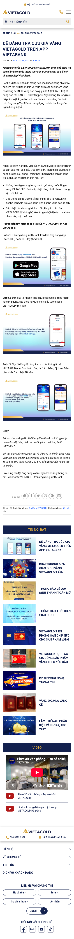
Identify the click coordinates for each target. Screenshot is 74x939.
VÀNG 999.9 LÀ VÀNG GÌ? (53, 702)
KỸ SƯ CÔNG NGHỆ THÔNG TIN (51, 680)
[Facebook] (23, 929)
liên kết (66, 508)
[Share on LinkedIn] (59, 496)
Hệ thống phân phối (38, 4)
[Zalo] (32, 929)
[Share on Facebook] (31, 496)
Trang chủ (9, 33)
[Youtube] (41, 929)
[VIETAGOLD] (16, 12)
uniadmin (36, 61)
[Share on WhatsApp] (25, 496)
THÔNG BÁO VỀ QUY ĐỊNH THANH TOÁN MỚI (55, 590)
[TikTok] (50, 929)
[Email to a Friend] (45, 496)
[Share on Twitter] (38, 496)
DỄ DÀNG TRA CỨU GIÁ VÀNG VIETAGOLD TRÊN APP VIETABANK (55, 546)
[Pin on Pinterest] (52, 496)
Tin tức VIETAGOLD (31, 33)
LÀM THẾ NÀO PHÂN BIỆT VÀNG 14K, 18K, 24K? (53, 725)
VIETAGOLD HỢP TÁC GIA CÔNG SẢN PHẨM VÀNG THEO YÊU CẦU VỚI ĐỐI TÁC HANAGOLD (53, 658)
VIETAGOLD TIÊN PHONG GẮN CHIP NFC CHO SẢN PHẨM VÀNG (54, 635)
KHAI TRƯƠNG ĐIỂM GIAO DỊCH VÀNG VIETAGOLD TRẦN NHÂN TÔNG (52, 568)
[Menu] (68, 12)
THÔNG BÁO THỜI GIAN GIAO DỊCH (55, 613)
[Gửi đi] (67, 21)
